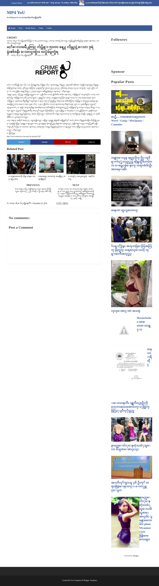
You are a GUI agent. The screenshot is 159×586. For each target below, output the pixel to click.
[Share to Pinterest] (67, 203)
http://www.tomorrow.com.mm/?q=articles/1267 (24, 136)
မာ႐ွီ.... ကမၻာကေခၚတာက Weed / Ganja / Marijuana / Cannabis (128, 120)
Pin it (68, 142)
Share (45, 142)
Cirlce (91, 142)
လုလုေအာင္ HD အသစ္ (125, 310)
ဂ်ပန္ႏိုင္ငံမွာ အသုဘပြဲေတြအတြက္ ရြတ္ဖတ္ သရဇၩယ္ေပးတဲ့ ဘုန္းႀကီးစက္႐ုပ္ (131, 249)
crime (53, 55)
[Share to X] (62, 203)
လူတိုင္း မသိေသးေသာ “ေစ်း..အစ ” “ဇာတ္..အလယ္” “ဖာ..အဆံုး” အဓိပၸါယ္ (40, 3)
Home (13, 28)
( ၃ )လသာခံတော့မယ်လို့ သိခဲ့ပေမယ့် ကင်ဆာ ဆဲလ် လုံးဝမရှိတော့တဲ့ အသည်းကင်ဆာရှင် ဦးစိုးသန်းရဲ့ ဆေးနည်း (109, 3)
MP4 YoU (16, 12)
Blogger (136, 556)
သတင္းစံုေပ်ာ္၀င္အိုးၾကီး (21, 55)
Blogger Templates (90, 580)
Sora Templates (76, 580)
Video (41, 28)
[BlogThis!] (60, 203)
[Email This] (57, 203)
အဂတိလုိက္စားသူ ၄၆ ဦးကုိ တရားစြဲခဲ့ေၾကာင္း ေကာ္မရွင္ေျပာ (130, 486)
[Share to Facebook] (64, 203)
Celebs (49, 28)
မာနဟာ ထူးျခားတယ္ (124, 210)
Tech (20, 28)
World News (30, 28)
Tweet (21, 142)
